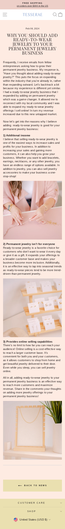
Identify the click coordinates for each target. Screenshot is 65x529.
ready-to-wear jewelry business (31, 92)
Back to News (35, 485)
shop (31, 511)
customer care (31, 503)
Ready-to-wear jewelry (17, 247)
